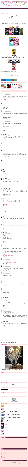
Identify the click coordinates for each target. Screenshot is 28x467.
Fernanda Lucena (5, 272)
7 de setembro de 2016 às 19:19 (7, 198)
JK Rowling (14, 77)
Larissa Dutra (5, 134)
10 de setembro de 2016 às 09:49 (7, 298)
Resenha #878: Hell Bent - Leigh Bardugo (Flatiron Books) (10, 411)
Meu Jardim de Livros (7, 185)
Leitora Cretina (5, 99)
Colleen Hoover (7, 77)
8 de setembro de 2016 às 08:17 (7, 273)
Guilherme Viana (11, 77)
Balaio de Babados (10, 463)
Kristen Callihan (17, 77)
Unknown (4, 288)
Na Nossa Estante (5, 120)
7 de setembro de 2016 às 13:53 (7, 135)
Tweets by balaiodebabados (4, 390)
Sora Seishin (5, 178)
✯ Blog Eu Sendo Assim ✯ (10, 262)
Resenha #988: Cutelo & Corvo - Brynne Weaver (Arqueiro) (11, 423)
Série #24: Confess (6, 420)
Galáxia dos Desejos (5, 204)
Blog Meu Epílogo (5, 255)
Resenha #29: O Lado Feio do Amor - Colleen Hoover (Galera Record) (12, 414)
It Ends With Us (16, 75)
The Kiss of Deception (10, 76)
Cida (3, 216)
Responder (4, 100)
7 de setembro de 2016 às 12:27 (7, 111)
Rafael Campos (5, 258)
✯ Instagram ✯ (5, 262)
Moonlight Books (5, 220)
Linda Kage (24, 77)
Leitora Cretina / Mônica (7, 93)
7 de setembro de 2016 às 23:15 (7, 233)
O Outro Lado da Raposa (6, 188)
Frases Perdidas (5, 321)
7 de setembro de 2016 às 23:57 (7, 245)
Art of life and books (10, 284)
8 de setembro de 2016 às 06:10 (7, 266)
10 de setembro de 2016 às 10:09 (7, 311)
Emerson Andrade (5, 297)
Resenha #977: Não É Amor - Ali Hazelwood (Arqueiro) (10, 408)
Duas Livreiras (4, 139)
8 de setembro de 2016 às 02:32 (7, 259)
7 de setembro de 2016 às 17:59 (7, 179)
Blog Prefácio (4, 175)
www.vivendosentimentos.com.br (7, 146)
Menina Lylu (5, 232)
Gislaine (4, 310)
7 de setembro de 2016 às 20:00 (7, 217)
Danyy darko (5, 281)
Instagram (9, 255)
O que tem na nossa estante (6, 131)
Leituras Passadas (21, 77)
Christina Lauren (3, 77)
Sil (3, 169)
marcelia (4, 265)
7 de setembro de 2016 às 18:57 (7, 189)
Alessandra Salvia (6, 110)
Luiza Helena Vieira (3, 13)
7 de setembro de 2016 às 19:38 (7, 208)
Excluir (6, 100)
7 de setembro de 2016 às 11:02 (7, 94)
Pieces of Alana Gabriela (6, 156)
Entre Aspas (6, 107)
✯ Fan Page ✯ (15, 262)
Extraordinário (12, 75)
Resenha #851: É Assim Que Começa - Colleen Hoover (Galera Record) (12, 417)
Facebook (12, 255)
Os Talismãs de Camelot (17, 76)
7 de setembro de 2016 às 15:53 (7, 170)
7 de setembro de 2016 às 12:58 (7, 121)
